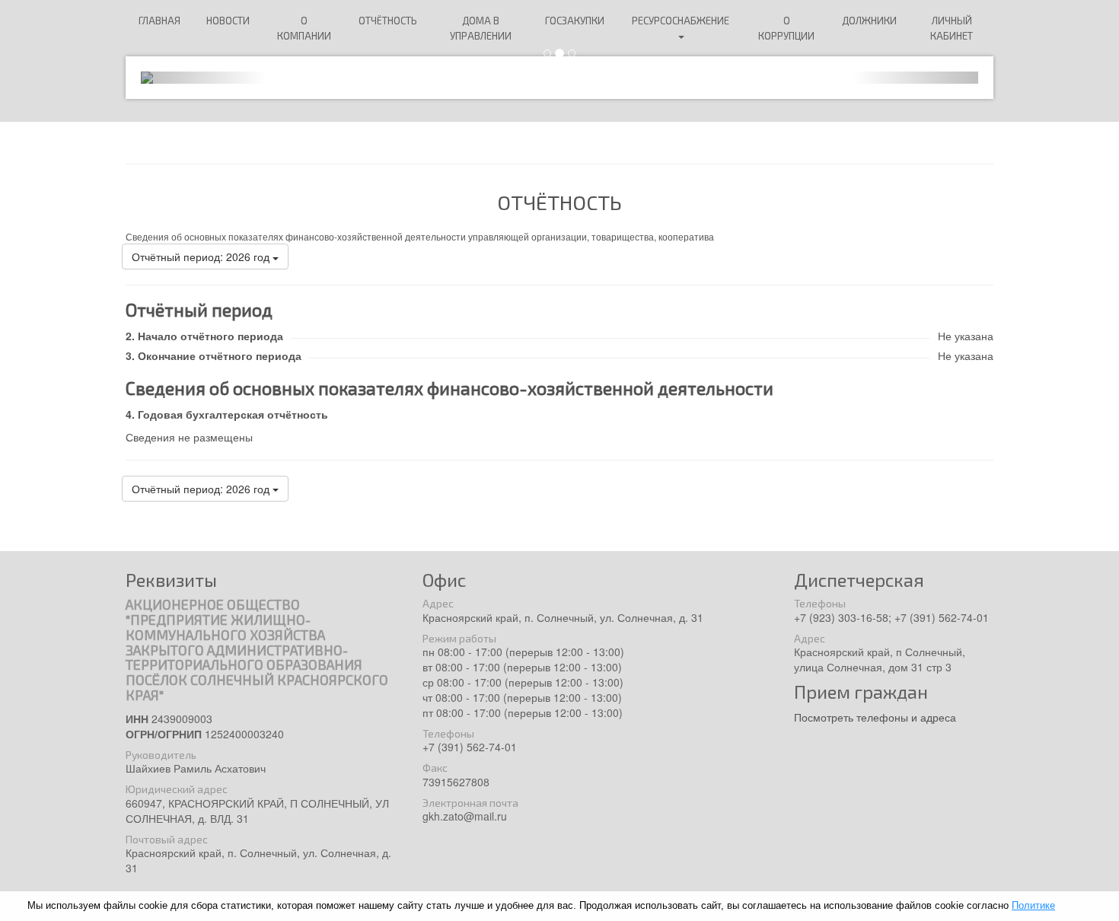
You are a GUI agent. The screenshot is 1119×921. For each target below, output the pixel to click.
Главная (159, 20)
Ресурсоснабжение (680, 20)
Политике (1033, 905)
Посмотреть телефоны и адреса (875, 717)
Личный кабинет (951, 28)
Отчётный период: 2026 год (202, 256)
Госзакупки (574, 20)
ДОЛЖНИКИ (869, 20)
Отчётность (388, 20)
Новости (228, 20)
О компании (304, 28)
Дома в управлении (481, 28)
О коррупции (786, 28)
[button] (203, 78)
